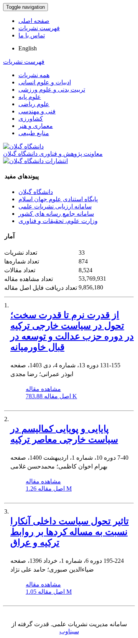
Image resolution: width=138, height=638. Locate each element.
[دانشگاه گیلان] (23, 146)
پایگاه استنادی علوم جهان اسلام (58, 199)
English (27, 48)
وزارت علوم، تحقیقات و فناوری (58, 221)
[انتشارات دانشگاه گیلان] (35, 161)
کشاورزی (30, 118)
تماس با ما (31, 35)
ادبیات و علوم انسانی (44, 82)
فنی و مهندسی (37, 111)
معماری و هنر (35, 126)
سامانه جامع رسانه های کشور (56, 213)
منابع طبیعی (33, 133)
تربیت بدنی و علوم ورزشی (51, 89)
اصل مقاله (51, 396)
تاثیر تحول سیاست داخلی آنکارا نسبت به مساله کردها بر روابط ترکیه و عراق (69, 532)
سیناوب (69, 631)
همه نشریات (33, 75)
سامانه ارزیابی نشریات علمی (55, 206)
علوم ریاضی (33, 104)
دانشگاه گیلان (35, 192)
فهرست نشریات (39, 28)
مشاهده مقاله (43, 389)
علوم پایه (29, 97)
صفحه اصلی (33, 21)
